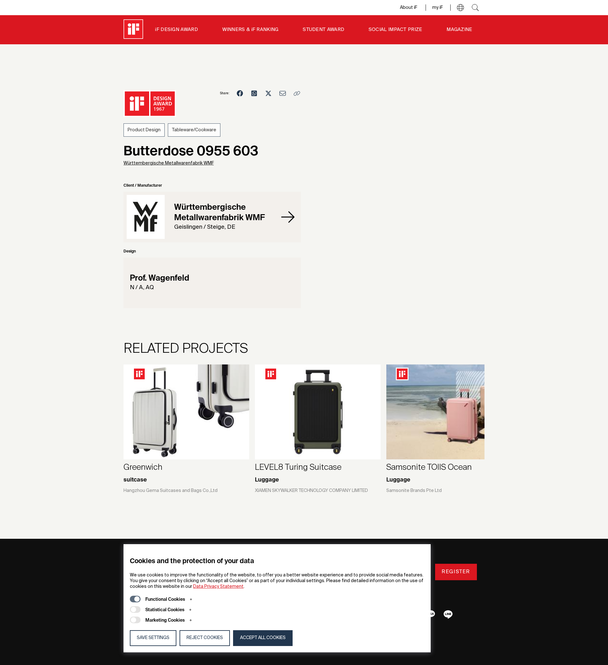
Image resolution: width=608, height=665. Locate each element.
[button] (460, 7)
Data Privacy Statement (218, 586)
